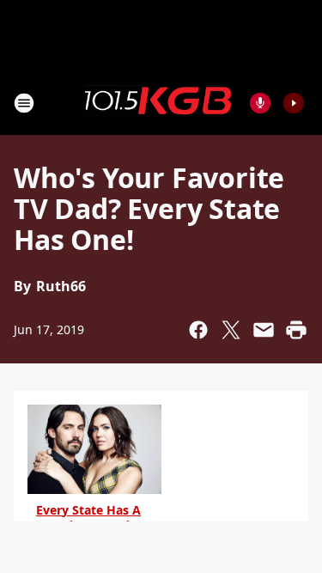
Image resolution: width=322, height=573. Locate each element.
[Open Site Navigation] (24, 103)
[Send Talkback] (260, 103)
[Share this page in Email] (264, 330)
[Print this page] (296, 330)
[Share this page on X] (231, 330)
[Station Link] (155, 102)
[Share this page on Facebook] (198, 330)
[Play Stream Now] (293, 103)
